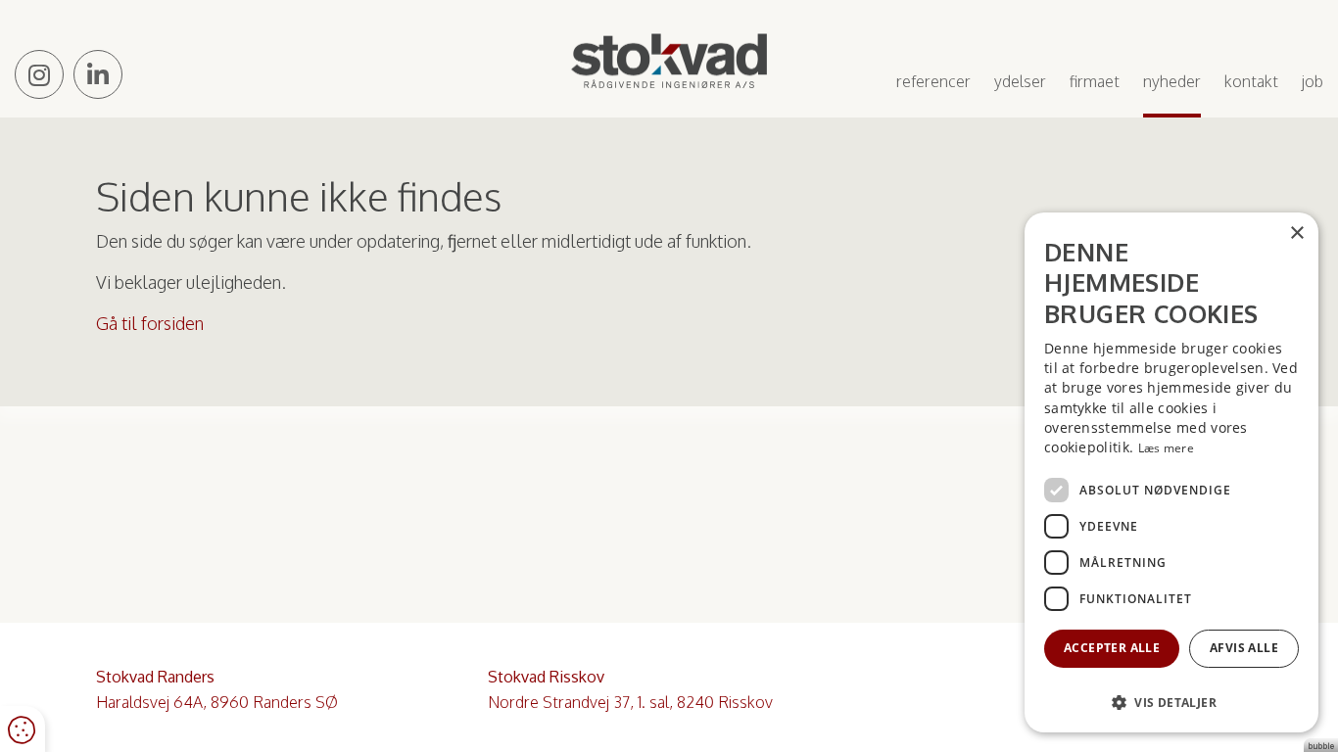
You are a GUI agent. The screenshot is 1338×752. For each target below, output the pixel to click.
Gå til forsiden (150, 323)
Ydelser (1020, 81)
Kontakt (1251, 81)
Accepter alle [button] (1112, 647)
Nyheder (1172, 81)
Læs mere (1166, 448)
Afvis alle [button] (1244, 647)
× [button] (1296, 233)
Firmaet (1095, 81)
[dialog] (1171, 472)
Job (1312, 81)
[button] (1171, 701)
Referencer (933, 81)
